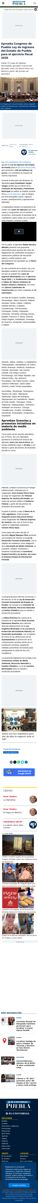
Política (5, 145)
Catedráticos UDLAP (12, 822)
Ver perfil (32, 154)
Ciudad (4, 1123)
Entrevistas (6, 1128)
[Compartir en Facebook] (11, 762)
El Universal (6, 1156)
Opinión (8, 790)
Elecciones (6, 1146)
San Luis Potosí (26, 1161)
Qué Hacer (6, 1133)
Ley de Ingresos (11, 752)
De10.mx (5, 1161)
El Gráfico (6, 1158)
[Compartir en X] (14, 762)
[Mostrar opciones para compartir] (35, 9)
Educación (6, 1131)
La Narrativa (9, 800)
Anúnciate (6, 1148)
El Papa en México (12, 812)
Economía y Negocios (10, 1126)
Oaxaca (23, 1158)
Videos (4, 1138)
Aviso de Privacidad (21, 1179)
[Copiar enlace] (26, 762)
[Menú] (3, 3)
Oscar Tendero (10, 796)
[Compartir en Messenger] (22, 762)
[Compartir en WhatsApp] (18, 762)
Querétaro (24, 1156)
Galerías (5, 1143)
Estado (4, 1121)
